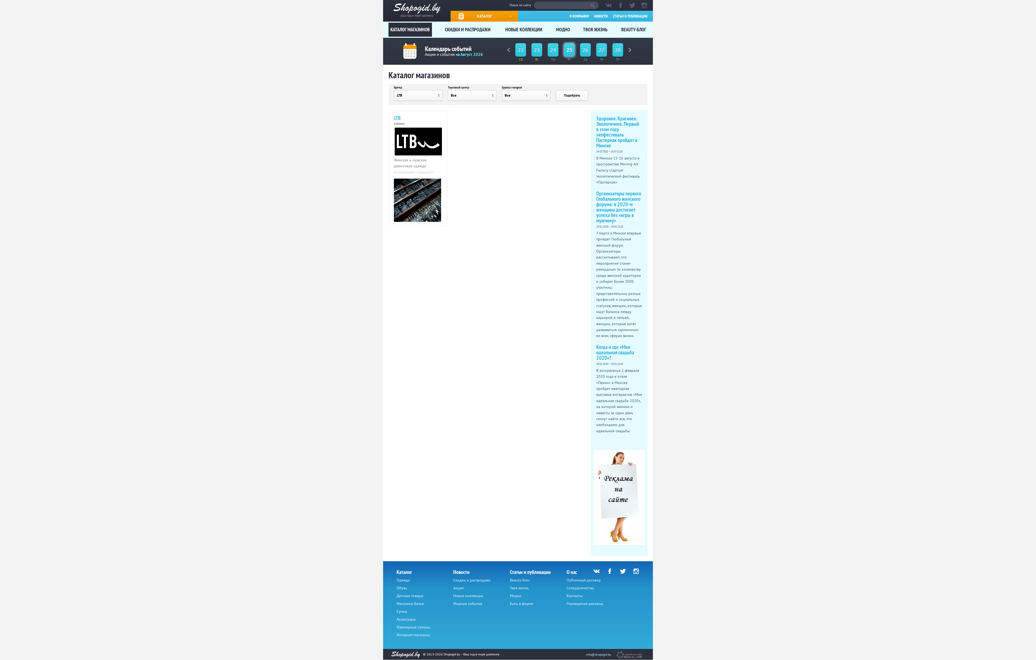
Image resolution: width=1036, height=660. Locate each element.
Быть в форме (521, 603)
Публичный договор (584, 580)
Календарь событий (448, 49)
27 (602, 49)
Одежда (403, 580)
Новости (601, 16)
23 (537, 49)
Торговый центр (458, 87)
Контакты (574, 595)
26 (585, 49)
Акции (458, 588)
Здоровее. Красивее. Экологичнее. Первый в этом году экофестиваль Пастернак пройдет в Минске (617, 132)
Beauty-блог (633, 29)
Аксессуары (406, 619)
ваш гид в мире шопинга (417, 15)
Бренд (398, 87)
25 (569, 49)
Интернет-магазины (413, 634)
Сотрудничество (580, 588)
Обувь (402, 588)
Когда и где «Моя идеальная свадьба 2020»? (615, 352)
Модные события (467, 603)
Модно (563, 29)
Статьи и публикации (630, 16)
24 (553, 49)
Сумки (402, 611)
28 (618, 49)
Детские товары (410, 595)
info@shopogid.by (598, 654)
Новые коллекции (523, 29)
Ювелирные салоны (413, 627)
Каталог (484, 16)
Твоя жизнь (595, 29)
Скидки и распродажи (467, 29)
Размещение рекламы (585, 603)
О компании (579, 16)
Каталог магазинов (410, 29)
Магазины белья (410, 603)
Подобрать (572, 95)
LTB (397, 117)
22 (521, 49)
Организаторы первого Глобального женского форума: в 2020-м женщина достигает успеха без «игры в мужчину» (618, 207)
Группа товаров (512, 87)
